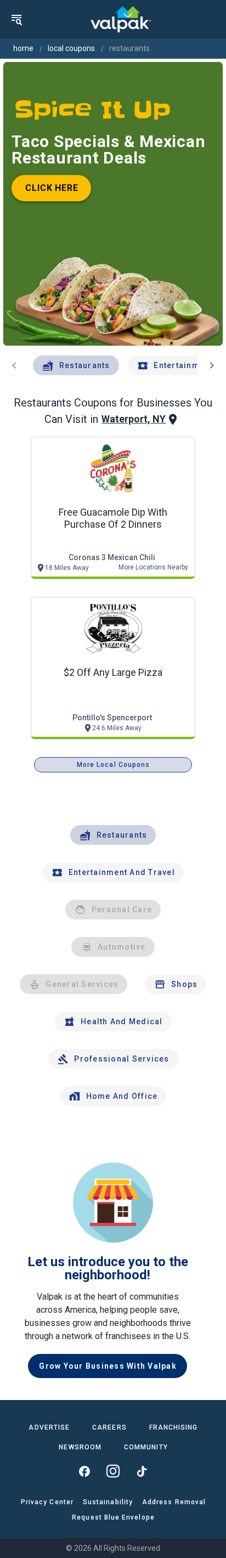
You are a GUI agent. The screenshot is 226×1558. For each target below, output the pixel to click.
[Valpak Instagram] (113, 1471)
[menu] (16, 19)
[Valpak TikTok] (141, 1471)
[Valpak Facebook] (84, 1471)
